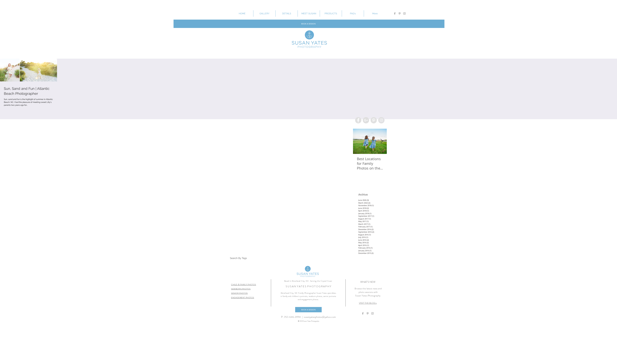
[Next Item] (381, 141)
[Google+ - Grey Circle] (366, 120)
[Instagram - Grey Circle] (381, 120)
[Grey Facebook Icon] (394, 13)
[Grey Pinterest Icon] (399, 13)
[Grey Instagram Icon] (404, 13)
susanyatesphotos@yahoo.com (320, 317)
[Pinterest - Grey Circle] (374, 120)
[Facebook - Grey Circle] (358, 120)
